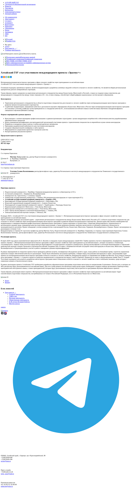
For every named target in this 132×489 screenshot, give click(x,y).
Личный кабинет (11, 14)
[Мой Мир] (11, 77)
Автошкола (9, 32)
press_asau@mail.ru (7, 474)
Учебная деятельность (17, 294)
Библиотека (9, 10)
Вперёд (7, 282)
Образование (9, 28)
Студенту (8, 21)
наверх (3, 307)
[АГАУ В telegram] (66, 445)
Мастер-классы (14, 304)
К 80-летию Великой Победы (19, 302)
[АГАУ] (5, 314)
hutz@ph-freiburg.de (7, 164)
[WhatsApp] (8, 77)
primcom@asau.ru (7, 486)
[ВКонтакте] (2, 77)
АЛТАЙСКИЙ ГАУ (12, 2)
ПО (6, 36)
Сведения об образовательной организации (20, 4)
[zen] (2, 314)
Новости (8, 6)
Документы (9, 8)
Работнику (8, 26)
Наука (7, 30)
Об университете (11, 17)
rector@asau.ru (6, 461)
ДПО (7, 34)
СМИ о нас (13, 296)
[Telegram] (6, 77)
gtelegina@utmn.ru (7, 180)
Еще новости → (10, 292)
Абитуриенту (9, 19)
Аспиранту (9, 23)
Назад (7, 281)
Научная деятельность (17, 298)
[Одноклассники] (4, 77)
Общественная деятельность (19, 300)
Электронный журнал (12, 12)
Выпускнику (9, 24)
